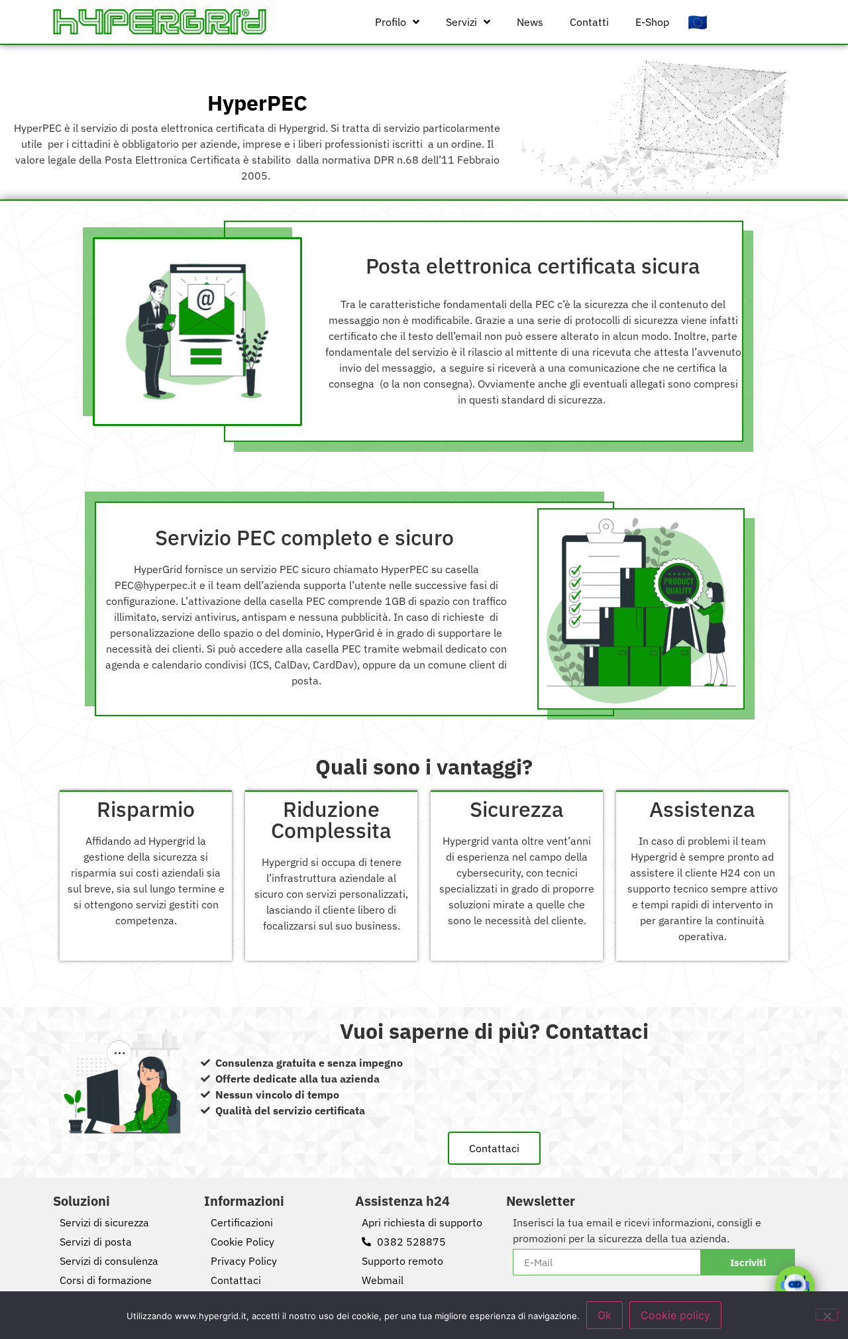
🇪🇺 (698, 21)
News (530, 21)
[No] (827, 1314)
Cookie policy (675, 1315)
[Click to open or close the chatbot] (795, 1286)
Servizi (461, 21)
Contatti (589, 21)
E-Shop (652, 21)
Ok (604, 1315)
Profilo (390, 21)
